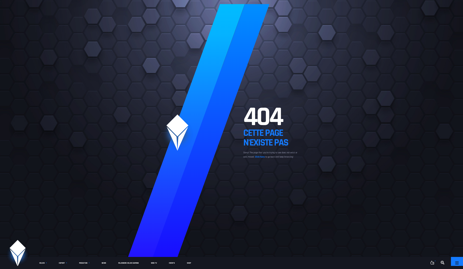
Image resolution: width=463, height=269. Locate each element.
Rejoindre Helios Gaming (128, 263)
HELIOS (42, 263)
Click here (260, 156)
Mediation (83, 263)
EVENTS (172, 263)
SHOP (189, 263)
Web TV (154, 263)
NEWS (104, 263)
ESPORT (62, 263)
